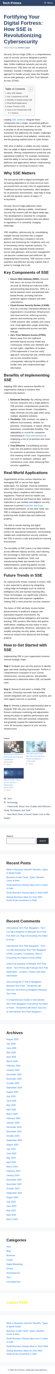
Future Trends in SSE (16, 106)
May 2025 (11, 1105)
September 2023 (14, 1193)
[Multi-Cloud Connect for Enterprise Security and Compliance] (14, 747)
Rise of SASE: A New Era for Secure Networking (12, 782)
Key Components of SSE (17, 96)
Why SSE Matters (14, 93)
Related (15, 113)
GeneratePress (40, 1370)
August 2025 (12, 1092)
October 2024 (12, 1136)
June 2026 (11, 1048)
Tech (9, 798)
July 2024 (11, 1149)
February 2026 (13, 1065)
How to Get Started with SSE (19, 110)
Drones (9, 1268)
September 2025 (14, 1087)
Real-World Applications (17, 103)
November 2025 (13, 1079)
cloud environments (34, 436)
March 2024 (12, 1166)
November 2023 (13, 1184)
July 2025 (11, 1096)
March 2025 (12, 1114)
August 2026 (12, 1039)
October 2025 (12, 1083)
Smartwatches (13, 1273)
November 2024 (13, 1131)
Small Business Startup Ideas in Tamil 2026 (27, 892)
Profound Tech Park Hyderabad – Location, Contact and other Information (27, 972)
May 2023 (11, 1210)
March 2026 (12, 1061)
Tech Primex (12, 3)
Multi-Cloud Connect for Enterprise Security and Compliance (13, 756)
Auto (8, 1246)
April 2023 (11, 1215)
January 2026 (12, 1070)
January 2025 (12, 1123)
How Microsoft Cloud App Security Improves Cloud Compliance (35, 756)
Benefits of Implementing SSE (19, 100)
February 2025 (13, 1118)
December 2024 (13, 1127)
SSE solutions (18, 120)
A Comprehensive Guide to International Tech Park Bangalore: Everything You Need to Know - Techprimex (26, 1004)
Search (9, 836)
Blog (8, 1251)
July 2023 (11, 1202)
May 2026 (11, 1052)
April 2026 (11, 1057)
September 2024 (14, 1140)
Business (10, 1255)
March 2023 (12, 1219)
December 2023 (13, 1180)
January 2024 (12, 1175)
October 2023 (12, 1188)
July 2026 (11, 1044)
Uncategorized (13, 1282)
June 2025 (11, 1101)
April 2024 (11, 1162)
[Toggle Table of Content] (29, 89)
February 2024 (13, 1171)
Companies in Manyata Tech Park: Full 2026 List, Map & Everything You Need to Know (26, 936)
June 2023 (11, 1206)
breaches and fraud (33, 505)
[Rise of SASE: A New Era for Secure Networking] (14, 773)
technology (12, 802)
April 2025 (11, 1109)
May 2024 (11, 1158)
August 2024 (12, 1144)
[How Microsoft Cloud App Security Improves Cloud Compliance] (36, 746)
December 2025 (13, 1074)
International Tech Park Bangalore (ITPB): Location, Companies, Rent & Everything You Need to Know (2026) (26, 954)
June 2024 (11, 1153)
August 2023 (12, 1197)
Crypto (9, 1260)
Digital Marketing (14, 1264)
